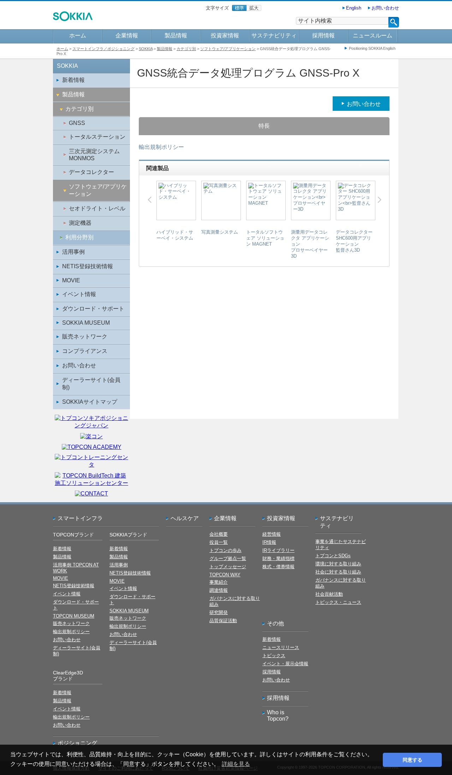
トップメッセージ (227, 566)
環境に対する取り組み (338, 563)
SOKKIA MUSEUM (86, 323)
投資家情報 (225, 35)
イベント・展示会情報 (285, 663)
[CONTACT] (91, 494)
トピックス (273, 655)
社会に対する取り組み (338, 572)
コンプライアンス (84, 351)
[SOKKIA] (73, 20)
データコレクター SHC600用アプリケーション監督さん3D (354, 241)
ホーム (77, 35)
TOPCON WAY (224, 574)
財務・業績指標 (278, 558)
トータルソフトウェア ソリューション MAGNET (265, 238)
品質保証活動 (223, 620)
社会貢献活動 (329, 594)
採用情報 (323, 35)
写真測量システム (219, 232)
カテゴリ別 (186, 49)
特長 (264, 126)
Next (379, 200)
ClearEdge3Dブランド (68, 675)
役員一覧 (218, 542)
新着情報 (73, 80)
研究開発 (218, 612)
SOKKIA (146, 49)
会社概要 (218, 534)
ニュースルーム (372, 35)
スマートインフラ (80, 518)
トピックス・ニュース (338, 602)
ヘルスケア (185, 518)
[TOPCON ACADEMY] (91, 447)
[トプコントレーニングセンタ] (91, 465)
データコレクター (91, 172)
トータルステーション (97, 137)
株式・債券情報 (278, 566)
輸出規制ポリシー (161, 147)
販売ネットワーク (84, 337)
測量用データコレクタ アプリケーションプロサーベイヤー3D (310, 244)
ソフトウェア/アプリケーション (228, 49)
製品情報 (176, 35)
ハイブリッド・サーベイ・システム (174, 235)
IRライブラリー (278, 550)
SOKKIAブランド (128, 534)
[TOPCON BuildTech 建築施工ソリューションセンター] (91, 483)
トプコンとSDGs (333, 555)
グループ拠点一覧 (227, 558)
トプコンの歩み (225, 550)
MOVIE (71, 280)
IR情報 (269, 542)
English (353, 8)
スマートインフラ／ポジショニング (103, 49)
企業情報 (126, 35)
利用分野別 (79, 237)
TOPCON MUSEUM (73, 616)
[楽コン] (91, 436)
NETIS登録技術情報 (87, 266)
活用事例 (73, 252)
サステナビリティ (274, 35)
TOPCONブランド (73, 534)
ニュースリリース (280, 647)
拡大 (253, 8)
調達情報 (218, 590)
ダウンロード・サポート (93, 309)
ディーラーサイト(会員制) (91, 383)
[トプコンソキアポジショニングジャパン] (91, 425)
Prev (149, 200)
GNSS (77, 123)
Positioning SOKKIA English (372, 48)
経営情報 (271, 534)
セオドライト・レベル (97, 208)
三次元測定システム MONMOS (94, 154)
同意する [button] (412, 760)
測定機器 (80, 223)
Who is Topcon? (278, 715)
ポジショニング (77, 743)
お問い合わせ (385, 8)
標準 (239, 8)
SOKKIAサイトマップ (89, 402)
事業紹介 (218, 582)
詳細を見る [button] (236, 764)
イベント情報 (79, 294)
